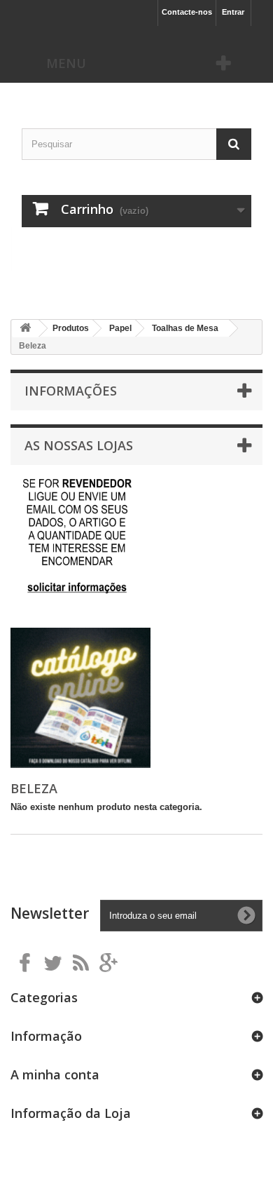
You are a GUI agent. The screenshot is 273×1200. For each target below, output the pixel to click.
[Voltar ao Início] (25, 328)
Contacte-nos (187, 12)
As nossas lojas (78, 445)
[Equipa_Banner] (136, 249)
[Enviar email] (77, 535)
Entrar (233, 12)
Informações (70, 390)
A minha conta (54, 1074)
